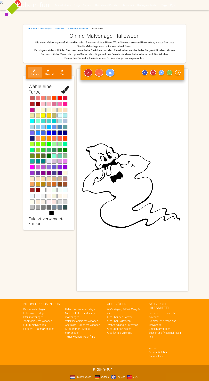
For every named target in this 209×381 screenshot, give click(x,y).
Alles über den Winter (119, 328)
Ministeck (128, 5)
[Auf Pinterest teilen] (153, 72)
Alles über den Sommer (120, 317)
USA (134, 376)
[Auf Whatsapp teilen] (169, 72)
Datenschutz (156, 356)
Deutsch (104, 376)
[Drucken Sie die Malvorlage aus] (99, 73)
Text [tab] (62, 74)
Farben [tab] (35, 74)
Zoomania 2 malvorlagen (37, 321)
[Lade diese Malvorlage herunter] (110, 73)
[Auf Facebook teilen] (145, 72)
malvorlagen (46, 28)
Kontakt (153, 348)
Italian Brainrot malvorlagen (80, 309)
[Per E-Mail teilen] (178, 72)
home (33, 28)
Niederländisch (83, 376)
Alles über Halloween (119, 321)
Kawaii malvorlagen (34, 309)
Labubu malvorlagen (34, 313)
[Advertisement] (132, 265)
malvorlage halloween (78, 28)
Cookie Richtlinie (158, 352)
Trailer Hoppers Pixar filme (80, 336)
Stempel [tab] (49, 74)
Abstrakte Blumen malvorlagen (82, 324)
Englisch (120, 376)
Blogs (77, 5)
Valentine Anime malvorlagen (81, 321)
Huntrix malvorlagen (34, 324)
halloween (59, 28)
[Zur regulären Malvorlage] (88, 73)
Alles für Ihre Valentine (119, 332)
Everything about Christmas (122, 324)
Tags (164, 5)
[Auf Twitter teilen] (161, 72)
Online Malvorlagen (159, 328)
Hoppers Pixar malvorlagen (38, 328)
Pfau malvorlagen (33, 317)
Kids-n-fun (32, 5)
